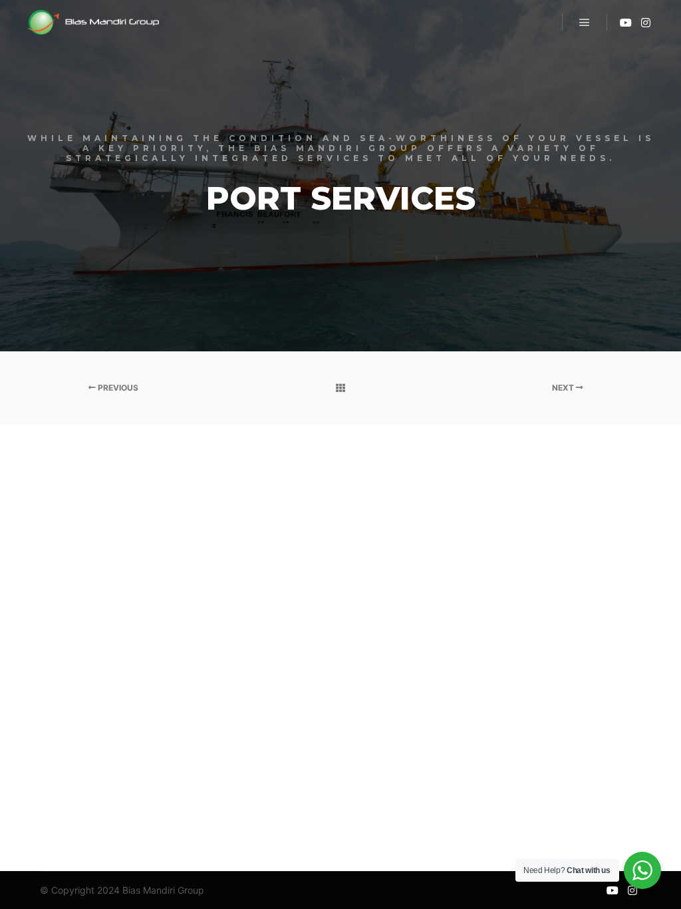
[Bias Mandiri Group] (93, 22)
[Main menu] (585, 22)
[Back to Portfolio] (340, 388)
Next (564, 388)
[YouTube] (625, 22)
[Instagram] (645, 22)
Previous (117, 388)
